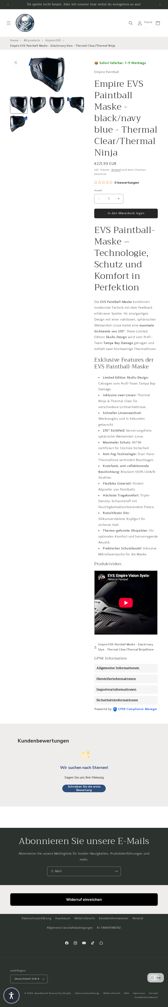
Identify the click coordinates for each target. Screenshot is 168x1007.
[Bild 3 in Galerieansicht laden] (56, 105)
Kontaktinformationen (113, 918)
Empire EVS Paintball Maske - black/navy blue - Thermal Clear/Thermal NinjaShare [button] (125, 647)
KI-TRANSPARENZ (109, 927)
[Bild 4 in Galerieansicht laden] (75, 105)
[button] (8, 23)
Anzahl (98, 190)
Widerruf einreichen (84, 899)
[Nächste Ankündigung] (160, 4)
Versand (116, 170)
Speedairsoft (41, 993)
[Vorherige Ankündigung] (7, 4)
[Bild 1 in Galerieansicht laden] (18, 105)
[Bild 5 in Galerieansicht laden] (18, 123)
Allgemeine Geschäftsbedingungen (70, 927)
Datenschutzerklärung (36, 918)
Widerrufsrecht (84, 918)
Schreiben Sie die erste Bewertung (84, 788)
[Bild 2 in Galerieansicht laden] (37, 105)
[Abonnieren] (116, 871)
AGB (126, 993)
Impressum (62, 918)
